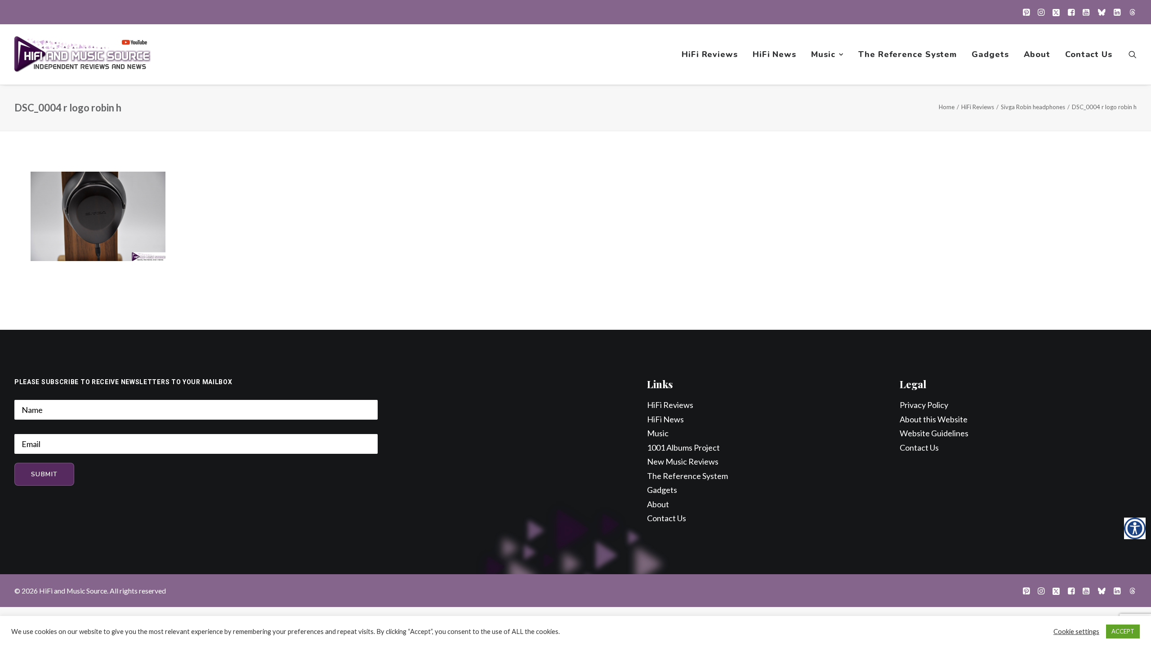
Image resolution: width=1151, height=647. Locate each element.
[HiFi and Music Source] (82, 54)
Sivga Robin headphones (1033, 107)
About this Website (934, 419)
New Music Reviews (682, 461)
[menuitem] (1026, 12)
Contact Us (1088, 54)
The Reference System (907, 54)
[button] (1026, 12)
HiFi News (774, 54)
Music (823, 54)
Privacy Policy (924, 405)
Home (947, 107)
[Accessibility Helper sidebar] (1135, 528)
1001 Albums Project (683, 447)
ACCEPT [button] (1122, 631)
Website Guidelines (934, 433)
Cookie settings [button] (1076, 631)
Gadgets (990, 54)
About (1037, 54)
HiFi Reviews (710, 54)
